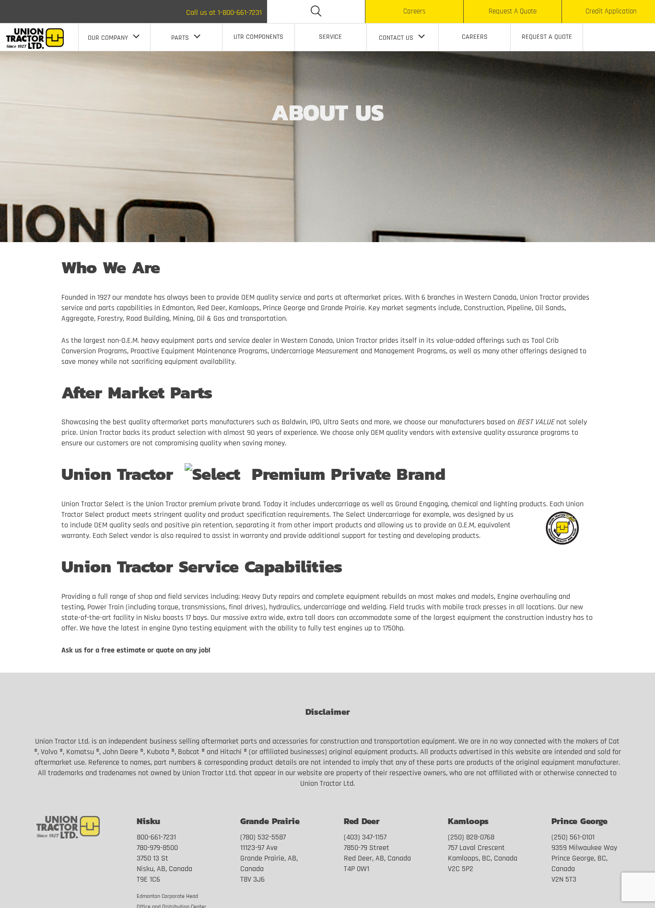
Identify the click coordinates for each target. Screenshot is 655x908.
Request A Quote (513, 11)
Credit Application (611, 11)
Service (330, 37)
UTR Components (258, 37)
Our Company (108, 38)
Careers (414, 11)
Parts (180, 38)
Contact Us (396, 38)
